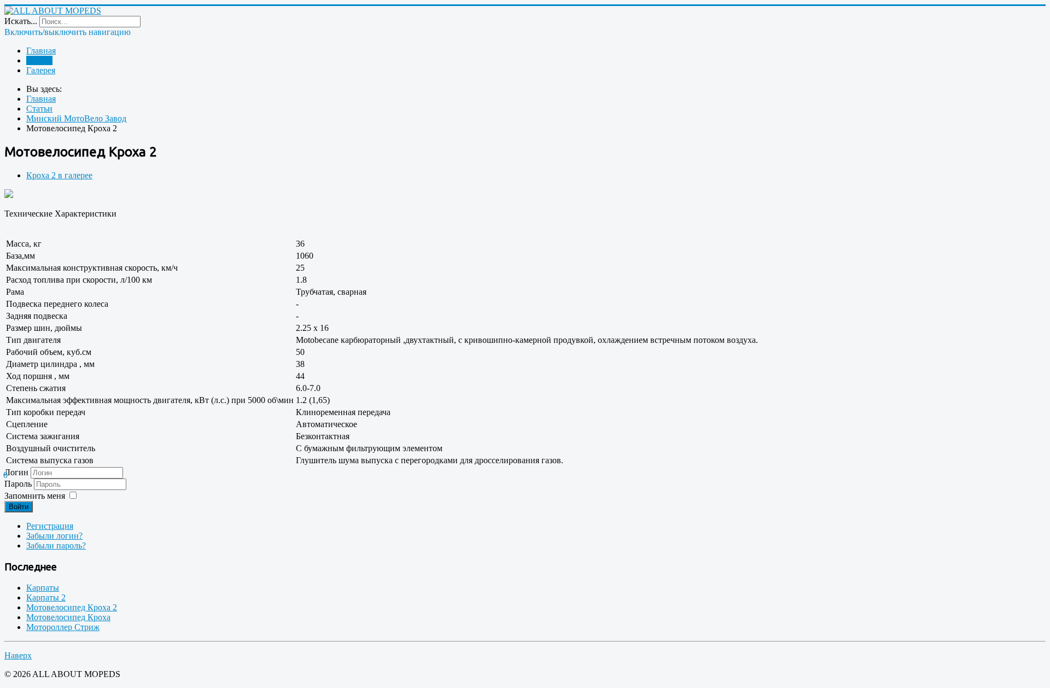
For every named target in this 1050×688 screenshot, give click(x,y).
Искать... (20, 21)
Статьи (39, 60)
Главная (41, 50)
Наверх (18, 655)
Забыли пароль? (56, 545)
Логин (16, 472)
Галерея (40, 70)
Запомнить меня (34, 495)
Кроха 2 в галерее (59, 175)
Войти (18, 507)
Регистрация (49, 525)
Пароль (19, 483)
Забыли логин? (54, 535)
